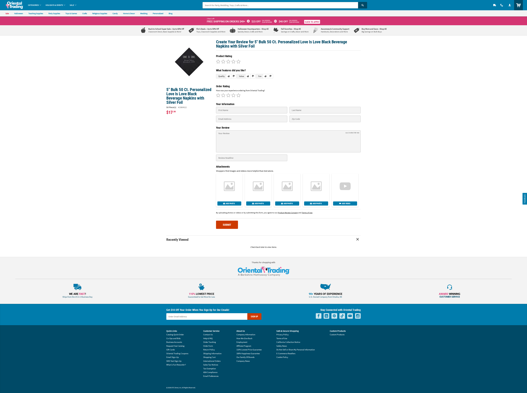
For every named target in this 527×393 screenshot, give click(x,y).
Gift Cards (170, 349)
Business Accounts (174, 342)
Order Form (208, 346)
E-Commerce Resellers (285, 353)
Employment (241, 342)
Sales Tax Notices (210, 364)
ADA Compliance (210, 372)
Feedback (524, 198)
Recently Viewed (177, 239)
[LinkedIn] (326, 316)
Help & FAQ (208, 338)
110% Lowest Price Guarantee (249, 349)
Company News (243, 361)
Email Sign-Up (172, 357)
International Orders (212, 361)
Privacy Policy (282, 334)
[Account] (509, 5)
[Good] (222, 62)
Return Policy (209, 349)
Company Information (245, 334)
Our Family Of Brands (245, 357)
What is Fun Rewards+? (176, 364)
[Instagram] (358, 316)
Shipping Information (212, 353)
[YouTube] (350, 316)
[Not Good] (218, 62)
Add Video (346, 203)
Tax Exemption (209, 368)
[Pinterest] (334, 316)
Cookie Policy (282, 357)
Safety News (281, 346)
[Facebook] (318, 316)
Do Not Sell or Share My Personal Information (295, 349)
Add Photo (230, 203)
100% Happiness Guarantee (248, 353)
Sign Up (254, 316)
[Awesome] (238, 62)
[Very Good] (227, 62)
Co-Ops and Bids (173, 338)
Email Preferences (210, 376)
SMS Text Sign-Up (173, 361)
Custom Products (337, 334)
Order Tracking (209, 342)
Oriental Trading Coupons (177, 353)
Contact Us (208, 334)
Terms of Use (281, 338)
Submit (227, 225)
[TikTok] (342, 316)
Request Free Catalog (175, 346)
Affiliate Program (243, 346)
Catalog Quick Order (175, 334)
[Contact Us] (501, 5)
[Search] (362, 5)
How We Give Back (244, 338)
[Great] (233, 62)
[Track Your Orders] (494, 5)
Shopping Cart (209, 357)
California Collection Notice (288, 342)
